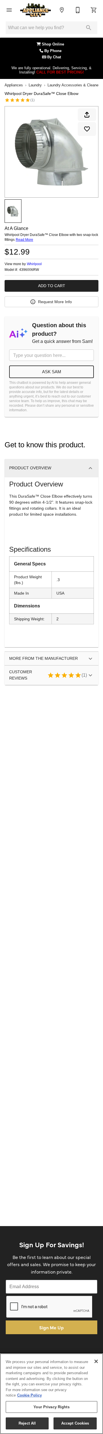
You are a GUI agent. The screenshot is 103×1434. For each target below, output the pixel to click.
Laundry (35, 85)
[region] (51, 1393)
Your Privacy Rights (51, 1407)
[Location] (62, 10)
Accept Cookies (75, 1423)
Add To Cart (51, 285)
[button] (9, 10)
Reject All (27, 1423)
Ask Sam (51, 371)
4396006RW (29, 270)
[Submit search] (88, 28)
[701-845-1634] (78, 10)
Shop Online (53, 44)
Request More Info (55, 301)
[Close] (96, 1361)
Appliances (14, 85)
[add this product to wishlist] (87, 129)
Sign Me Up (51, 1327)
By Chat (53, 57)
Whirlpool (34, 264)
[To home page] (35, 10)
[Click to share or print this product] (87, 114)
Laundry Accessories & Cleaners (74, 85)
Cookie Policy (29, 1395)
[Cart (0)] (94, 10)
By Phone (53, 51)
